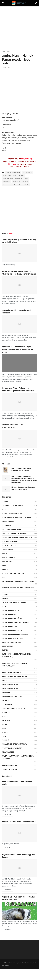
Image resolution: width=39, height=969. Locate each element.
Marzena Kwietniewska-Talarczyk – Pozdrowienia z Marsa (23, 488)
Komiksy (5, 598)
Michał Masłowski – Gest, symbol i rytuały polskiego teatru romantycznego (19, 272)
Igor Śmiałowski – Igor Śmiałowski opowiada (17, 311)
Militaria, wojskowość (11, 642)
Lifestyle (5, 606)
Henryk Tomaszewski (13, 172)
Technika (5, 740)
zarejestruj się (26, 158)
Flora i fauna (7, 549)
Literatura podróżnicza (12, 630)
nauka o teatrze (8, 178)
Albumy (5, 502)
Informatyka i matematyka (13, 573)
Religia (4, 716)
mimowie (21, 175)
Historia (5, 553)
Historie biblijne (8, 557)
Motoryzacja (7, 646)
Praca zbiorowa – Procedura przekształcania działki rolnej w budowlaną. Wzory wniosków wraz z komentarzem (24, 479)
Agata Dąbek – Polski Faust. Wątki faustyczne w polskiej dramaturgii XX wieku (17, 349)
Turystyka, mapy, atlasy (12, 748)
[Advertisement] (19, 27)
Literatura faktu (9, 614)
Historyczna (7, 561)
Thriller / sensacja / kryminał (14, 744)
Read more (7, 814)
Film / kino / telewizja (11, 541)
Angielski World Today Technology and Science (18, 855)
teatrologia (16, 182)
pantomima (19, 178)
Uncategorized (8, 752)
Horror (5, 569)
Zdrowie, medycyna (9, 769)
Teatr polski (6, 182)
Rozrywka (6, 720)
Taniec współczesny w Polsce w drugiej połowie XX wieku (19, 240)
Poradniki (6, 692)
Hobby (4, 565)
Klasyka (5, 594)
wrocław (25, 182)
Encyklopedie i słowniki (12, 529)
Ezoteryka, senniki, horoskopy (14, 533)
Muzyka (5, 650)
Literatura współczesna (12, 638)
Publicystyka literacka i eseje (14, 708)
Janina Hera (7, 175)
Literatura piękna (9, 626)
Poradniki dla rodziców (12, 696)
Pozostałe (6, 700)
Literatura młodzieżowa (12, 618)
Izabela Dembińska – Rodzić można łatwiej (17, 782)
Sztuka (4, 732)
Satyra (4, 724)
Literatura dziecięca (10, 610)
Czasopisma (6, 526)
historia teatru (27, 172)
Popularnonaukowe (10, 688)
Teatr (8, 51)
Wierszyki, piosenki (9, 765)
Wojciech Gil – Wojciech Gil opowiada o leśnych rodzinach (18, 898)
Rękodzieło (6, 712)
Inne (3, 577)
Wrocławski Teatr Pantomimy (12, 185)
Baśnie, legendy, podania (12, 514)
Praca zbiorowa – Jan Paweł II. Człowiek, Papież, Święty (22, 469)
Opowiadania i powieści (11, 672)
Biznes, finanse (8, 522)
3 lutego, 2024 (6, 67)
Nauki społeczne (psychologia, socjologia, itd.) (14, 664)
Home (3, 51)
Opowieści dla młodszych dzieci (15, 676)
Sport (4, 728)
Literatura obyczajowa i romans (15, 622)
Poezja (4, 680)
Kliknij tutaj (11, 164)
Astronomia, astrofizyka (12, 506)
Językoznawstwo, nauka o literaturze (18, 588)
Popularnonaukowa (10, 684)
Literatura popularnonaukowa (15, 634)
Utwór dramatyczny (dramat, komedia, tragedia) (18, 757)
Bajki (4, 510)
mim (14, 175)
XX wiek (26, 185)
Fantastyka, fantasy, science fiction (17, 537)
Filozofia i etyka (9, 545)
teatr (26, 178)
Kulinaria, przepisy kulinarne (14, 602)
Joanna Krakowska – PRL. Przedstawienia (13, 426)
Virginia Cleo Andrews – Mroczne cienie (18, 821)
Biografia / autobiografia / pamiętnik (17, 518)
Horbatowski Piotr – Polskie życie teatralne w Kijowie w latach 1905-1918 (18, 389)
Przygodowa (7, 704)
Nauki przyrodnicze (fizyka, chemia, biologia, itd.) (16, 655)
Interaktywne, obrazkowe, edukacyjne (18, 581)
